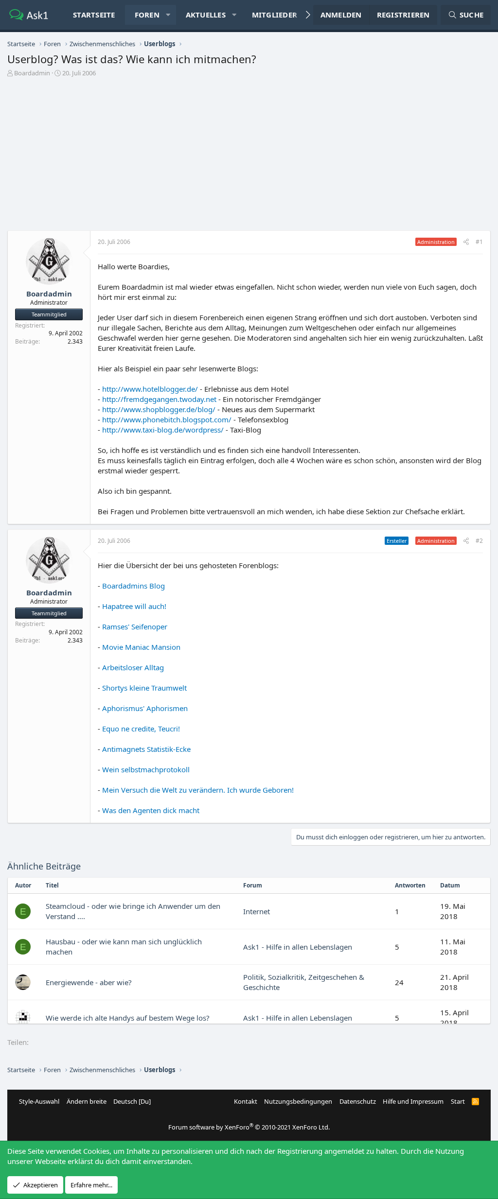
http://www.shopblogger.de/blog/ (158, 409)
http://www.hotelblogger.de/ (150, 389)
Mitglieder (275, 14)
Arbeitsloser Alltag (133, 667)
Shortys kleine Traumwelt (144, 688)
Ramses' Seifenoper (134, 626)
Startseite (94, 14)
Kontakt (245, 1101)
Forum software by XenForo (249, 1127)
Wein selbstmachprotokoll (146, 769)
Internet (256, 911)
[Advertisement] (249, 157)
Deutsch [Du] (132, 1101)
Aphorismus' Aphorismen (145, 708)
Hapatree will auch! (134, 606)
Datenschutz (357, 1101)
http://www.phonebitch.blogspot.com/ (166, 419)
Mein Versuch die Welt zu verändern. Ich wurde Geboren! (198, 790)
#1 (479, 242)
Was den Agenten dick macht (150, 810)
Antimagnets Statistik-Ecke (146, 749)
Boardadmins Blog (133, 586)
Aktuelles (206, 14)
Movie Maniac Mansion (141, 647)
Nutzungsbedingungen (298, 1101)
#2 (479, 541)
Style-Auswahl (39, 1101)
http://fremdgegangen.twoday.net (159, 399)
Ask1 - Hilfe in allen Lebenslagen (297, 947)
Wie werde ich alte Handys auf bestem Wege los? (128, 1018)
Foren (147, 14)
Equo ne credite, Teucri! (141, 728)
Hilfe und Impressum (413, 1101)
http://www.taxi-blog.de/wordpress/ (163, 429)
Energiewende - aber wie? (89, 982)
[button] (168, 15)
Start (458, 1101)
